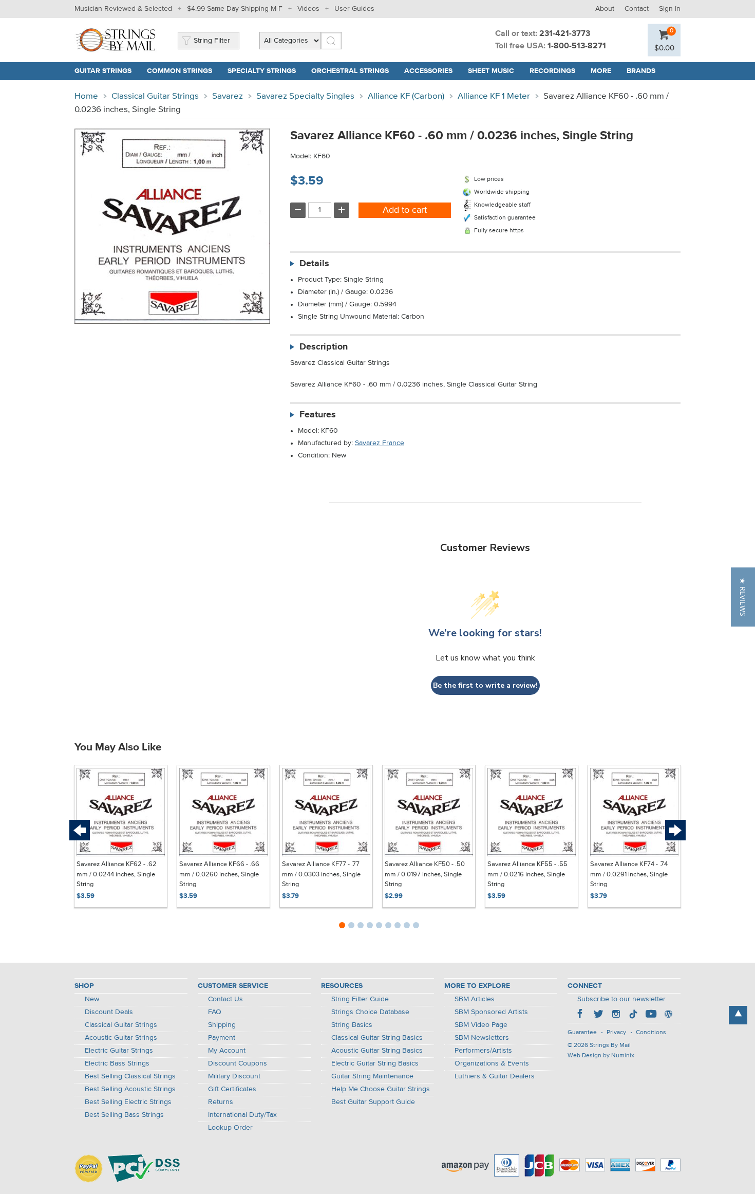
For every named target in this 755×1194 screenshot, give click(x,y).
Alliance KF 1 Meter (494, 96)
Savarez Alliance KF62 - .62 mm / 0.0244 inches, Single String (117, 874)
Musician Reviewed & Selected (123, 8)
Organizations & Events (492, 1063)
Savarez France (379, 443)
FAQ (214, 1012)
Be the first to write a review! (485, 685)
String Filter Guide (360, 999)
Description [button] (323, 347)
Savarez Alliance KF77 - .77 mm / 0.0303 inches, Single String (321, 874)
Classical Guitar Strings (155, 96)
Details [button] (314, 263)
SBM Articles (475, 999)
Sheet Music (491, 71)
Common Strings (179, 71)
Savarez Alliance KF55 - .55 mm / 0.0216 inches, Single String (527, 874)
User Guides (354, 8)
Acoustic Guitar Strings (121, 1037)
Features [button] (317, 414)
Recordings (552, 71)
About (604, 8)
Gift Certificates (232, 1089)
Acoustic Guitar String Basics (377, 1050)
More (601, 71)
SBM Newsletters (482, 1037)
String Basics (351, 1024)
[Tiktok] (633, 1015)
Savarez (227, 96)
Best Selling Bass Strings (124, 1114)
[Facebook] (581, 1015)
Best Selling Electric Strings (128, 1102)
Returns (220, 1102)
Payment (221, 1037)
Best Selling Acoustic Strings (130, 1089)
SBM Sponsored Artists (491, 1012)
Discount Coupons (237, 1063)
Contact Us (225, 999)
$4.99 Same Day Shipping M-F (234, 8)
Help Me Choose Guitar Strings (380, 1089)
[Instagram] (616, 1015)
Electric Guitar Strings (119, 1050)
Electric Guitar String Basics (375, 1063)
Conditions (651, 1033)
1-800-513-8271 (577, 46)
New (92, 999)
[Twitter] (598, 1015)
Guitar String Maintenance (372, 1076)
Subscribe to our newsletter (621, 999)
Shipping (222, 1024)
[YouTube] (650, 1015)
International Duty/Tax (242, 1114)
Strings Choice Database (370, 1012)
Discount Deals (109, 1012)
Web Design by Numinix (601, 1056)
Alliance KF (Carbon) (406, 96)
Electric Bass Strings (117, 1063)
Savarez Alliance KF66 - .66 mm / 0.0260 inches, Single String (219, 874)
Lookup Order (230, 1127)
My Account (227, 1050)
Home (86, 96)
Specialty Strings (262, 71)
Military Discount (234, 1076)
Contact (637, 8)
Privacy (616, 1033)
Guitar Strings (102, 71)
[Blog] (668, 1015)
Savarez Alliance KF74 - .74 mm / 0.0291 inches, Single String (629, 874)
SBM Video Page (481, 1024)
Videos (308, 8)
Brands (641, 71)
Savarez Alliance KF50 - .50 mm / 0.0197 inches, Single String (425, 874)
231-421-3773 (564, 34)
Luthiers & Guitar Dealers (495, 1076)
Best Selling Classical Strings (130, 1076)
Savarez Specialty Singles (305, 96)
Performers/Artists (483, 1050)
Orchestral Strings (350, 71)
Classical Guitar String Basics (377, 1037)
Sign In (670, 8)
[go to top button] (738, 1015)
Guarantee (582, 1033)
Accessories (428, 71)
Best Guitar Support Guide (373, 1102)
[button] (743, 597)
